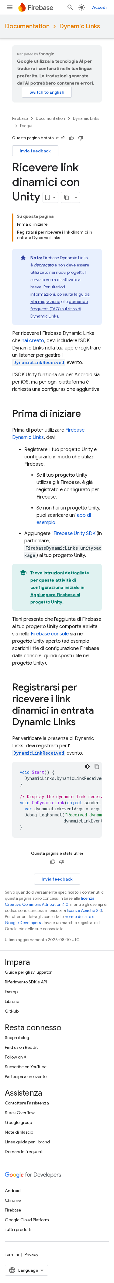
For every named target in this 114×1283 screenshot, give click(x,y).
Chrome (13, 1200)
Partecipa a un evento (26, 1076)
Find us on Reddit (21, 1047)
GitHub (12, 1011)
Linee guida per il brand (27, 1142)
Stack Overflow (20, 1112)
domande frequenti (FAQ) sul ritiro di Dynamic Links (59, 309)
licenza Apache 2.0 (84, 910)
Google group (18, 1122)
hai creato (33, 341)
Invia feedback (35, 151)
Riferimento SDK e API (26, 982)
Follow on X (15, 1057)
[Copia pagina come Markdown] (66, 197)
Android (13, 1190)
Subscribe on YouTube (26, 1066)
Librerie (12, 1001)
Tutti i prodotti (18, 1229)
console (50, 634)
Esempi (12, 991)
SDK (74, 533)
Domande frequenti (24, 1151)
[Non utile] (80, 138)
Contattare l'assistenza (27, 1103)
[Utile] (71, 138)
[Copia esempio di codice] (97, 766)
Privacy (31, 1254)
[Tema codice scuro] (87, 766)
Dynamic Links (79, 26)
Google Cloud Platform (27, 1219)
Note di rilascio (19, 1132)
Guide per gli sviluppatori (29, 972)
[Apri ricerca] (70, 7)
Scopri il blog (17, 1037)
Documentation (27, 26)
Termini (12, 1254)
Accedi (99, 7)
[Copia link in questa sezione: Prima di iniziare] (87, 414)
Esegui (26, 125)
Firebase (20, 118)
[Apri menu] (10, 7)
